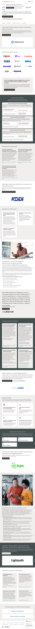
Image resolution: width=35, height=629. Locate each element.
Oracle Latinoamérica (4, 4)
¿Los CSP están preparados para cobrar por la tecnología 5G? (12, 18)
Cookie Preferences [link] (17, 622)
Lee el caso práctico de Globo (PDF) (19, 380)
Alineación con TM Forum (16, 23)
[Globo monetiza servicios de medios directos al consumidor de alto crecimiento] (28, 66)
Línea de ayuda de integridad (22, 624)
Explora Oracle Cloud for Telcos (23, 600)
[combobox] (19, 2)
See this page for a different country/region (11, 9)
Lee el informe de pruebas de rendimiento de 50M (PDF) (9, 178)
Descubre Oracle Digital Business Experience (8, 586)
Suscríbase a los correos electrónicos (14, 624)
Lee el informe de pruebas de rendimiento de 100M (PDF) (24, 162)
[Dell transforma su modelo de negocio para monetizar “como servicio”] (28, 61)
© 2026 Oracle (3, 622)
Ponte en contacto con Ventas (7, 16)
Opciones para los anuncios (23, 622)
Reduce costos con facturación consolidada (6, 123)
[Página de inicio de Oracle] (7, 1)
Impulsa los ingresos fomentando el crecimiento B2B (10, 126)
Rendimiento (9, 23)
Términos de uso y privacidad (10, 622)
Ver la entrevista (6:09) (6, 34)
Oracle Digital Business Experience (13, 266)
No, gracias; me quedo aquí (18, 7)
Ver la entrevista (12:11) (6, 553)
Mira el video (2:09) (6, 308)
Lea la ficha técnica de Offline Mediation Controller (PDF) (9, 366)
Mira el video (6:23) (6, 458)
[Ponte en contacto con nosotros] (32, 1)
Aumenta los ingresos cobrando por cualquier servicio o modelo (23, 136)
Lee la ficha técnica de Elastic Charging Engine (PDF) (25, 346)
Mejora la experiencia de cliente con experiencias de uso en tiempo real (13, 139)
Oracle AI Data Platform (16, 532)
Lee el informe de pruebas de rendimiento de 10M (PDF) (9, 162)
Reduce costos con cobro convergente (8, 136)
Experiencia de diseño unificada (23, 110)
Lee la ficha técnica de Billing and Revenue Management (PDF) (9, 346)
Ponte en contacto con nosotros (17, 616)
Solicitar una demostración (17, 611)
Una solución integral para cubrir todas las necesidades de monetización (8, 110)
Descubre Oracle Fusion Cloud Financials (9, 600)
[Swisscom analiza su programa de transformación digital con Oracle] (17, 66)
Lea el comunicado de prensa (9, 89)
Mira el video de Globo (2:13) (7, 380)
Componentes (24, 23)
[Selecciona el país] (29, 1)
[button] (2, 1)
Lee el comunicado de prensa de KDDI (9, 191)
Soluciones (3, 23)
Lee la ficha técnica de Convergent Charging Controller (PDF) (24, 366)
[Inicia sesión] (30, 1)
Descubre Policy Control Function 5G (24, 586)
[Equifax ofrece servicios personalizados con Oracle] (17, 71)
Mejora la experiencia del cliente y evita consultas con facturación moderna (24, 123)
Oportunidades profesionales (5, 624)
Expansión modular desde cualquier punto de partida (22, 113)
